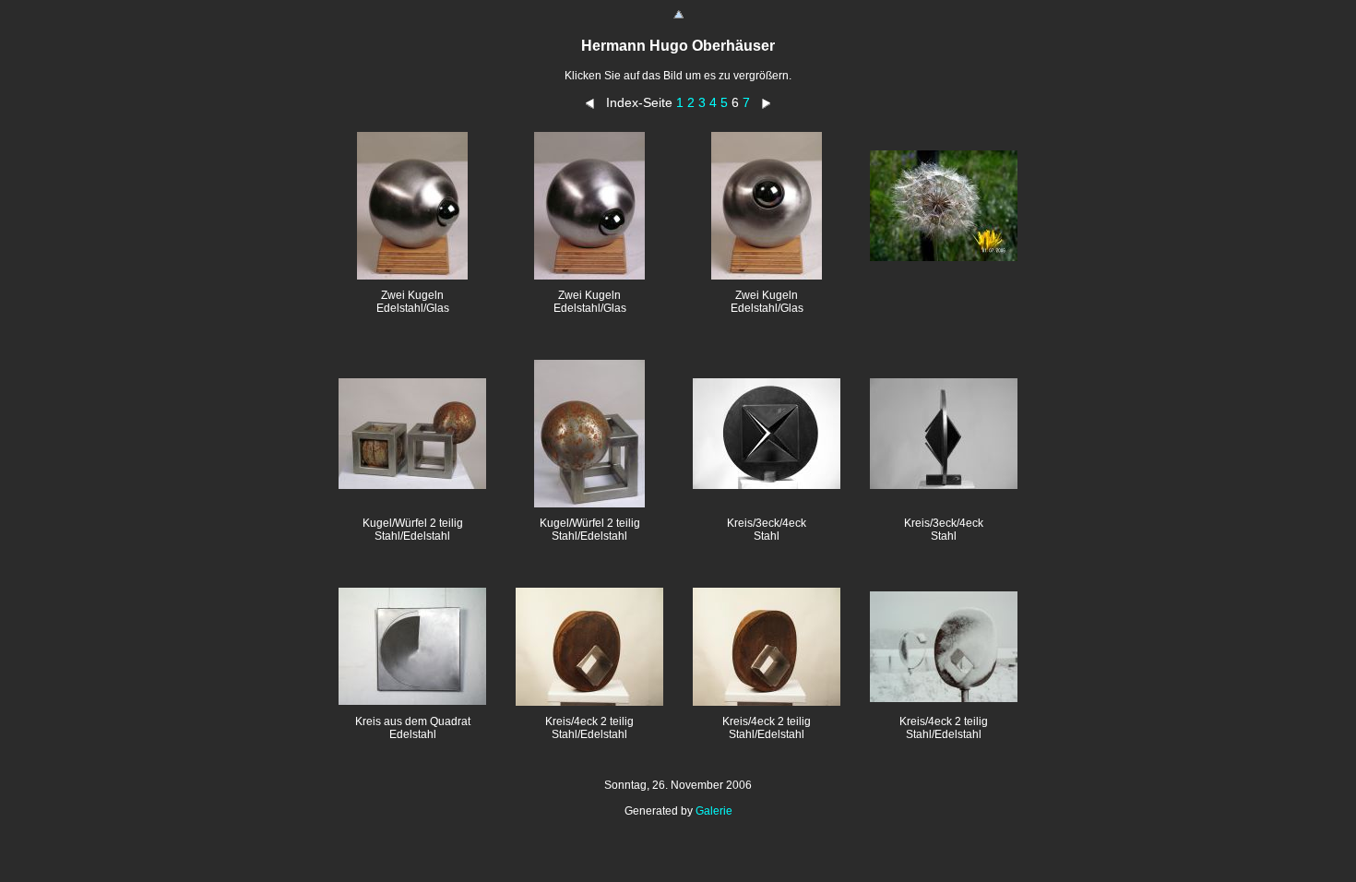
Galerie (714, 811)
